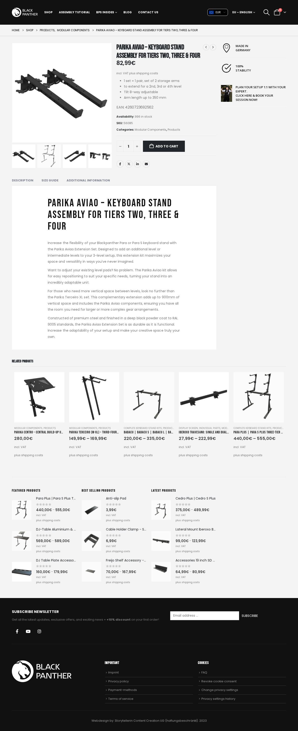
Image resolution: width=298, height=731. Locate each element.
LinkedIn (137, 164)
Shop (48, 12)
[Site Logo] (25, 12)
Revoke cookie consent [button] (219, 681)
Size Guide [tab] (49, 180)
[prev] (206, 47)
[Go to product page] (39, 397)
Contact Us (148, 12)
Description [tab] (22, 180)
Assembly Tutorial (74, 12)
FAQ (204, 672)
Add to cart (167, 146)
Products (174, 130)
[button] (266, 12)
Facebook (120, 164)
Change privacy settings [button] (219, 690)
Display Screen (188, 428)
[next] (213, 47)
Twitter (129, 164)
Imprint (113, 672)
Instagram (39, 631)
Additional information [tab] (88, 180)
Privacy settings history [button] (218, 699)
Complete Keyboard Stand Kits (143, 428)
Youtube (28, 631)
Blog (127, 12)
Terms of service (120, 699)
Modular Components (150, 130)
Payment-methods (122, 690)
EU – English (242, 12)
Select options (111, 380)
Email (146, 164)
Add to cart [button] (57, 380)
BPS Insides (105, 12)
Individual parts (209, 428)
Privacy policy (118, 681)
